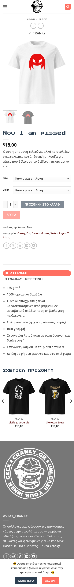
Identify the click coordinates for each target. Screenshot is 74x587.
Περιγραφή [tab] (16, 273)
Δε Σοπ (43, 19)
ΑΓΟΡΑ (11, 215)
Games (36, 233)
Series (54, 233)
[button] (5, 6)
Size (5, 178)
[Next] (65, 72)
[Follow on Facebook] (6, 556)
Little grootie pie (19, 422)
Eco (29, 233)
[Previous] (9, 72)
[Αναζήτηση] (68, 7)
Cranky (21, 233)
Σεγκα (62, 233)
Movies (45, 233)
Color (6, 190)
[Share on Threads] (20, 245)
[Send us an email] (27, 556)
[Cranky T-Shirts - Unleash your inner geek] (37, 6)
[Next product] (33, 26)
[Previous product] (41, 26)
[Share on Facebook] (6, 245)
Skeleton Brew (55, 422)
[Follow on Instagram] (13, 556)
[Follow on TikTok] (20, 556)
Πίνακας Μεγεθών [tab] (24, 279)
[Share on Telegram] (34, 245)
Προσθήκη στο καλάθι (43, 204)
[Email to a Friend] (27, 245)
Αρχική (31, 19)
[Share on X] (13, 245)
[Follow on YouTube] (34, 556)
